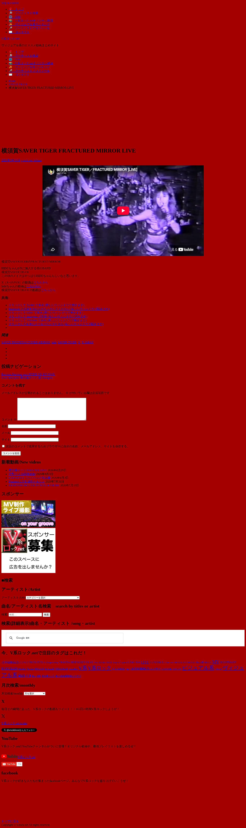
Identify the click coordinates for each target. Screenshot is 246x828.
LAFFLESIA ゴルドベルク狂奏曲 (30, 477)
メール (5, 432)
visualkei (73, 669)
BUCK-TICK (36, 662)
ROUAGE (39, 669)
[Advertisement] (123, 118)
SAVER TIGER (10, 342)
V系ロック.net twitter (14, 723)
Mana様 (200, 662)
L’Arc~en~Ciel (170, 662)
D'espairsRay (52, 662)
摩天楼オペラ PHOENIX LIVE (28, 470)
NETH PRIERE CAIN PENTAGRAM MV (34, 485)
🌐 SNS (15, 16)
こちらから (41, 282)
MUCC (207, 662)
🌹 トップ (16, 9)
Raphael (30, 669)
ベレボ (218, 668)
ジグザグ (177, 669)
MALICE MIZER (186, 662)
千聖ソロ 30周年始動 (22, 474)
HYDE (109, 662)
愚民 (39, 676)
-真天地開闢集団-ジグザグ (15, 662)
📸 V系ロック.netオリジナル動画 (31, 20)
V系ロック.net (10, 38)
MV (215, 661)
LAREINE (134, 662)
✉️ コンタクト (19, 31)
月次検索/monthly (12, 693)
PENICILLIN (9, 668)
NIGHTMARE (228, 662)
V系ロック (99, 668)
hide (54, 342)
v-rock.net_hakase (31, 160)
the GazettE (49, 669)
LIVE (145, 662)
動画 (21, 675)
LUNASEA (157, 662)
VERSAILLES (61, 669)
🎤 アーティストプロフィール (29, 28)
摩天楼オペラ (48, 676)
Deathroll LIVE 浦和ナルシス (27, 481)
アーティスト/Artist (13, 597)
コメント (9, 419)
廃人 (34, 676)
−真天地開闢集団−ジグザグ (145, 668)
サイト (5, 439)
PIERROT (22, 669)
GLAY (89, 662)
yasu (127, 669)
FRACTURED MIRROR (35, 342)
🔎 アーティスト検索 (23, 13)
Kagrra (116, 662)
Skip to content (10, 2)
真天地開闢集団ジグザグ (68, 676)
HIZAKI (101, 662)
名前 (4, 426)
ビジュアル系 (198, 668)
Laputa (123, 662)
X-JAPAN (88, 342)
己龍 (28, 675)
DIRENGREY (78, 662)
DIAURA (64, 662)
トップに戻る (10, 821)
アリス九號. (166, 669)
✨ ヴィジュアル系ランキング (29, 24)
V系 (83, 668)
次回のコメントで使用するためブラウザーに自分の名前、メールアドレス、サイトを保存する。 (68, 446)
